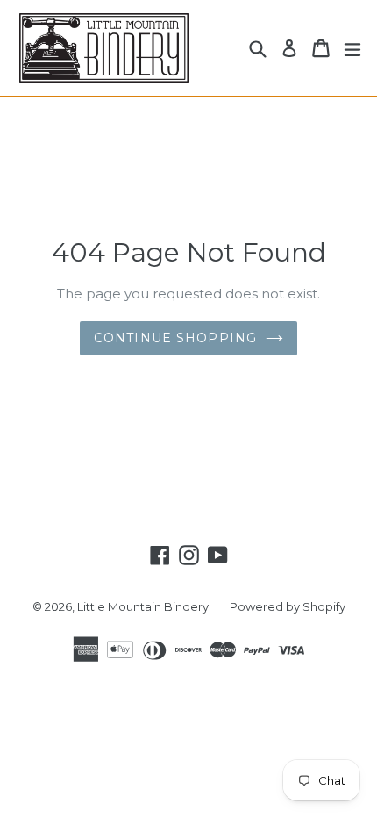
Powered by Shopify (287, 606)
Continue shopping (175, 338)
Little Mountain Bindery (143, 606)
